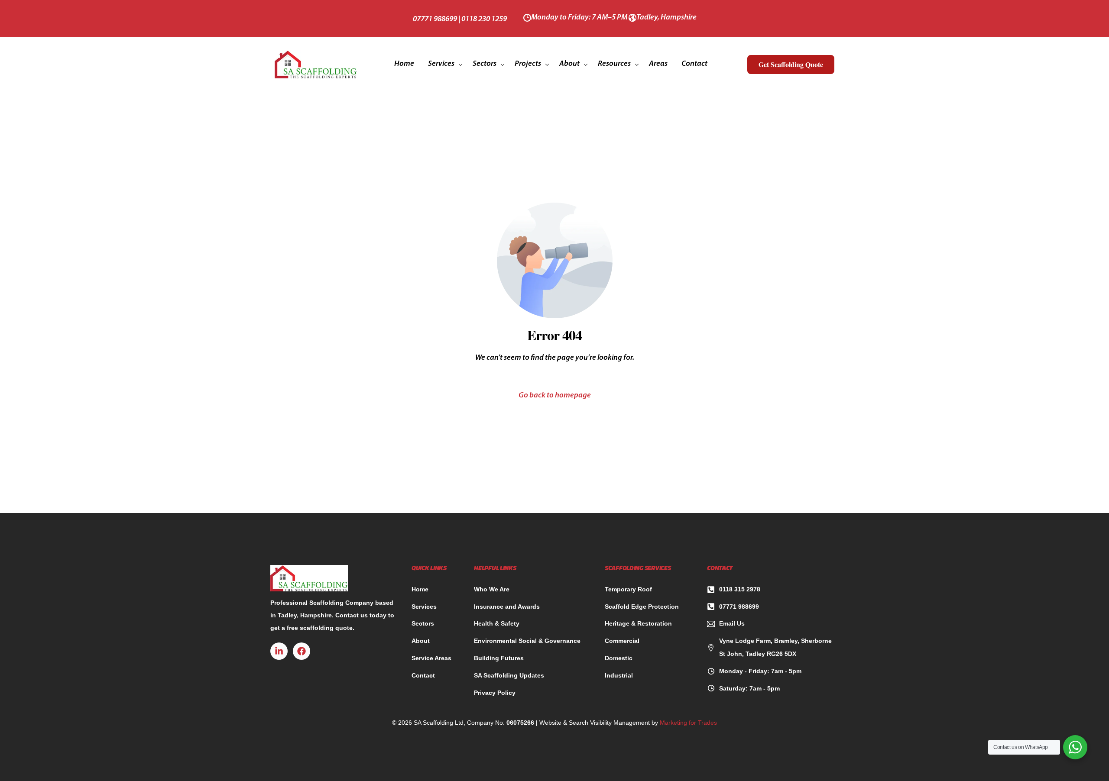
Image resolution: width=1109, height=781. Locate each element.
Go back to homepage (555, 396)
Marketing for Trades (688, 722)
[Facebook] (301, 651)
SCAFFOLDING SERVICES (638, 568)
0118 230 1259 (484, 19)
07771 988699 (435, 19)
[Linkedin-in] (279, 651)
